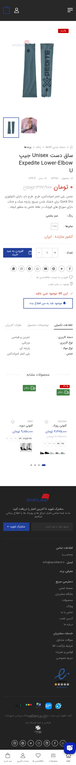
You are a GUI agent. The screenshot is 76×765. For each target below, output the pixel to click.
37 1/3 (28, 438)
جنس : (69, 353)
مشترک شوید (17, 526)
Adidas (62, 421)
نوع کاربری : (65, 342)
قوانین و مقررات (64, 652)
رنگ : (69, 215)
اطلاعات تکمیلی (63, 325)
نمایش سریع (55, 412)
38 (24, 438)
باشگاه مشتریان (64, 594)
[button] (44, 465)
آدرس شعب (66, 618)
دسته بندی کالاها (55, 147)
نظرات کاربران (13, 325)
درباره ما (68, 624)
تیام (27, 723)
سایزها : (68, 226)
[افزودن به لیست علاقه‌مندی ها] (46, 422)
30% (66, 386)
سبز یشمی (52, 215)
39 (20, 438)
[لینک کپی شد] (13, 269)
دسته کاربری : (65, 337)
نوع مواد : (67, 348)
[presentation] (67, 452)
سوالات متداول (64, 640)
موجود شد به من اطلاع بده (46, 303)
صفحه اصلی (66, 588)
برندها (27, 147)
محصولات (67, 600)
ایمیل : (69, 562)
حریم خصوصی (64, 658)
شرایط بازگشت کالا (62, 646)
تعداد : (69, 252)
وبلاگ (69, 606)
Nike (30, 421)
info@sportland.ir (53, 562)
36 (63, 443)
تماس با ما (67, 612)
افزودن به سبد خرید (15, 253)
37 (58, 443)
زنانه (38, 147)
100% (63, 31)
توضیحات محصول (38, 325)
